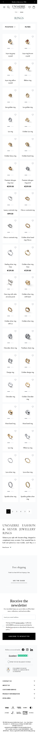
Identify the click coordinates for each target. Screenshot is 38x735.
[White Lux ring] (27, 436)
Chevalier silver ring (10, 348)
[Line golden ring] (10, 95)
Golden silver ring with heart (27, 295)
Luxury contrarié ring (10, 210)
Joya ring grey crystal (10, 54)
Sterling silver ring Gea (10, 265)
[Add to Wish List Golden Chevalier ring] (33, 380)
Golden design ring (27, 372)
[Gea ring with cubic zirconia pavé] (10, 282)
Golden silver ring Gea (27, 265)
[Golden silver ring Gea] (27, 252)
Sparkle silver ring (10, 496)
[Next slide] (34, 2)
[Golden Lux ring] (27, 120)
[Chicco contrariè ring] (27, 198)
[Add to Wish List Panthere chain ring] (33, 331)
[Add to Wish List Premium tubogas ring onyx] (15, 163)
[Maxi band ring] (10, 412)
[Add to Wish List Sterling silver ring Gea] (15, 247)
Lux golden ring (28, 107)
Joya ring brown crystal (27, 54)
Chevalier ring (10, 396)
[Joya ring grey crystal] (10, 42)
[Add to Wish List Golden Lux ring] (33, 115)
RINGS (21, 12)
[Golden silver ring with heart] (27, 282)
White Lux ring (27, 448)
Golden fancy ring (10, 156)
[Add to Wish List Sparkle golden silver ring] (33, 480)
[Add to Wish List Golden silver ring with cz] (15, 304)
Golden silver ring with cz (10, 322)
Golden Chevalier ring (28, 397)
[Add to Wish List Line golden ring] (15, 90)
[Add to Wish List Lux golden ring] (33, 90)
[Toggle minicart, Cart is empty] (33, 7)
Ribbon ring (27, 80)
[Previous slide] (3, 2)
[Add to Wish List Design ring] (15, 355)
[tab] (8, 126)
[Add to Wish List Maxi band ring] (15, 407)
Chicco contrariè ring (28, 210)
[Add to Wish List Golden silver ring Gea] (33, 247)
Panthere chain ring (27, 348)
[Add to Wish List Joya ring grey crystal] (15, 37)
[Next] (29, 511)
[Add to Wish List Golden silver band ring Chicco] (33, 220)
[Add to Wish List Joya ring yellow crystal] (15, 63)
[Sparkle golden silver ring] (27, 485)
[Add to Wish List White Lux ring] (33, 431)
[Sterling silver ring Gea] (10, 252)
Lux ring (10, 131)
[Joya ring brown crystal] (27, 42)
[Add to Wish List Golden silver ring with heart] (33, 277)
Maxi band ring (10, 423)
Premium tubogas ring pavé (27, 181)
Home (16, 12)
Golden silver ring (27, 321)
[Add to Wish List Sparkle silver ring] (15, 480)
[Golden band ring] (27, 144)
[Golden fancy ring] (10, 144)
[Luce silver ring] (10, 460)
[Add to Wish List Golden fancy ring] (15, 139)
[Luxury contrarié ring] (10, 198)
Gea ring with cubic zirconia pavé (10, 295)
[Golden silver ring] (27, 309)
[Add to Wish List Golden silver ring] (33, 304)
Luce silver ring (10, 472)
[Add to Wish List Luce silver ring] (15, 455)
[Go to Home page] (19, 7)
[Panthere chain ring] (27, 336)
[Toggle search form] (8, 7)
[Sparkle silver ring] (10, 485)
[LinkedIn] (31, 649)
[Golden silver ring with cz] (10, 309)
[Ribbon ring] (27, 69)
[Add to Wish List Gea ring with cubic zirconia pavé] (15, 277)
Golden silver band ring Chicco (27, 238)
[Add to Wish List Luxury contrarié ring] (15, 193)
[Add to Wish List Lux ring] (15, 115)
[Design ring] (10, 360)
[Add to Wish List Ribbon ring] (33, 63)
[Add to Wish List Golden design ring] (33, 355)
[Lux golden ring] (27, 95)
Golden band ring (27, 156)
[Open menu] (4, 7)
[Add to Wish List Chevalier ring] (15, 380)
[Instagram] (27, 649)
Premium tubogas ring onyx (10, 181)
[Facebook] (23, 649)
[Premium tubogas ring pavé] (27, 168)
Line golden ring (10, 107)
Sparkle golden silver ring (28, 497)
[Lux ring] (10, 120)
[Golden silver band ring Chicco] (27, 226)
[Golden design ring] (27, 360)
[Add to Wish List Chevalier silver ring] (15, 331)
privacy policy (20, 623)
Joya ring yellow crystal (10, 81)
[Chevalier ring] (10, 385)
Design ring (10, 372)
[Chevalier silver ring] (10, 336)
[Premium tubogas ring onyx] (10, 168)
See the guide (19, 581)
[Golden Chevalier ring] (27, 385)
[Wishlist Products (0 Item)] (29, 7)
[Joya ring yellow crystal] (10, 69)
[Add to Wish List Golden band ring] (33, 139)
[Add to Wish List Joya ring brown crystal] (33, 37)
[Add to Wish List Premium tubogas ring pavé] (33, 163)
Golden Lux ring (27, 131)
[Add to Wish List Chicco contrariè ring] (33, 193)
